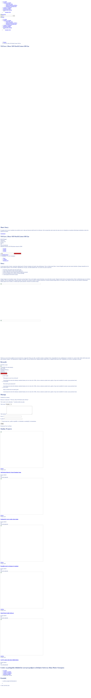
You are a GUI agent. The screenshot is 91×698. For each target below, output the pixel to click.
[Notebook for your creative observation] (22, 514)
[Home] (2, 17)
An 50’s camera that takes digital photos (10, 659)
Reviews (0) (5, 260)
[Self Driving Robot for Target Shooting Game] (22, 467)
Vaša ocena (3, 404)
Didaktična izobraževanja (11, 6)
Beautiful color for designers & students (9, 566)
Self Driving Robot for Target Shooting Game (11, 472)
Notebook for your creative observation (9, 519)
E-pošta (3, 418)
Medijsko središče (7, 8)
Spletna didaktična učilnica (11, 5)
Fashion (2, 609)
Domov (4, 42)
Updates (5, 259)
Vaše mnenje (4, 414)
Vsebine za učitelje (7, 2)
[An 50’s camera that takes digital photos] (22, 654)
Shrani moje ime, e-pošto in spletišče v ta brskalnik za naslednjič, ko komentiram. (19, 421)
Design (2, 468)
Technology (3, 233)
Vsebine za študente (7, 7)
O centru (5, 1)
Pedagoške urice (9, 4)
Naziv (2, 416)
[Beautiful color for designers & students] (22, 561)
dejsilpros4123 (5, 254)
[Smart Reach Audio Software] (22, 608)
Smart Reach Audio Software (7, 613)
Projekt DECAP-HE (7, 10)
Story (4, 258)
